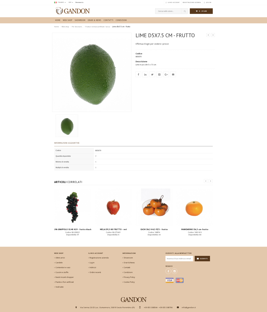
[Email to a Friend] (173, 74)
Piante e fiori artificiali (64, 282)
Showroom (128, 257)
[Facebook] (168, 271)
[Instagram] (174, 271)
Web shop (65, 27)
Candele (59, 262)
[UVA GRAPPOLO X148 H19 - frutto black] (72, 207)
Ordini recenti (95, 272)
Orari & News (129, 262)
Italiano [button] (60, 2)
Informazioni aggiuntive (67, 143)
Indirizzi (93, 267)
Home (56, 27)
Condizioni (128, 272)
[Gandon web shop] (72, 10)
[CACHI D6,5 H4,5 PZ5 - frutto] (154, 207)
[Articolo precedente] (208, 35)
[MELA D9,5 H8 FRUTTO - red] (113, 207)
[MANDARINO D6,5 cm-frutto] (194, 207)
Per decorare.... (77, 27)
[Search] (184, 11)
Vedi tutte (59, 287)
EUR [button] (70, 2)
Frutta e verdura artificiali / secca (97, 27)
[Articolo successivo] (213, 35)
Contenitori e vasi (62, 267)
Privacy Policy (129, 277)
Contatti (127, 267)
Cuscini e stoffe (61, 272)
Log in (92, 262)
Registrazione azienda (99, 257)
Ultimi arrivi (60, 257)
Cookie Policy (129, 282)
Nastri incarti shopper (64, 277)
